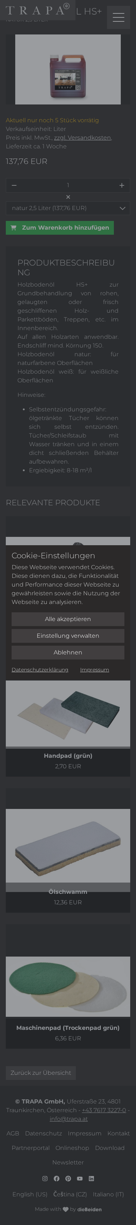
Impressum (94, 669)
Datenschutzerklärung (40, 669)
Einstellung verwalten (68, 635)
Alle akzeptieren (68, 619)
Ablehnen (68, 652)
